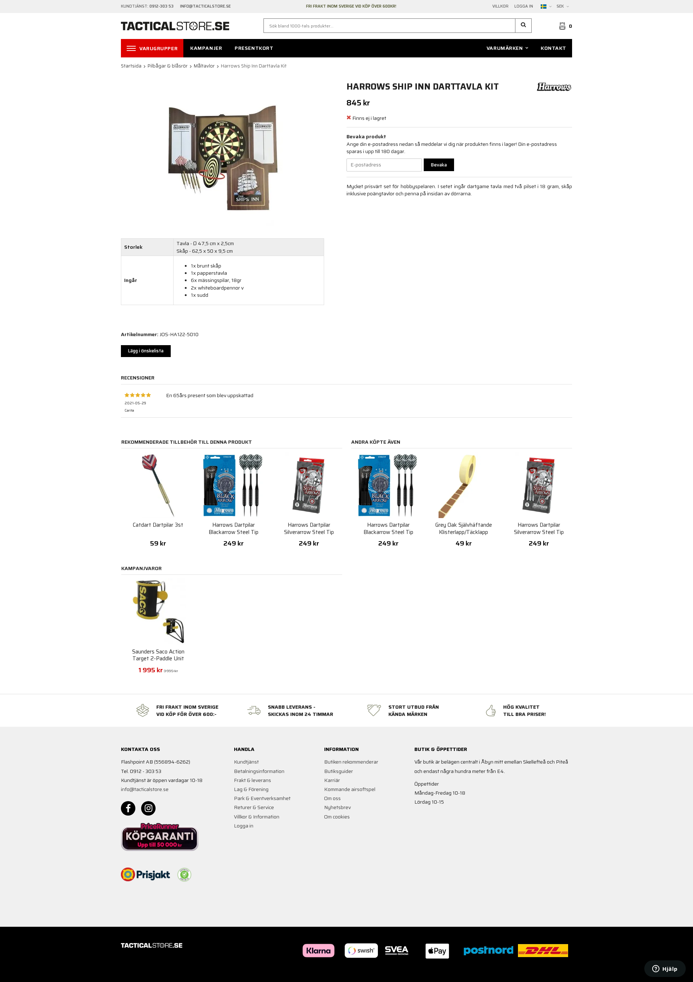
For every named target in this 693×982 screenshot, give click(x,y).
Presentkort (254, 48)
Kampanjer (206, 48)
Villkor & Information (256, 817)
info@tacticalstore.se (145, 789)
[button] (523, 25)
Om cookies (337, 817)
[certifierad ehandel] (184, 875)
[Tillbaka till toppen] (562, 972)
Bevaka (439, 165)
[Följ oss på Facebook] (128, 808)
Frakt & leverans (252, 780)
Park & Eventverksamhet (262, 798)
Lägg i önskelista (146, 351)
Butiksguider (338, 771)
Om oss (332, 798)
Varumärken (505, 48)
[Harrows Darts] (554, 86)
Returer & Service (254, 807)
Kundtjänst (246, 762)
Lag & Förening (251, 789)
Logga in (523, 6)
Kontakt (553, 48)
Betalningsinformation (259, 771)
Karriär (332, 780)
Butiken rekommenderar (351, 762)
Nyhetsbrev (337, 807)
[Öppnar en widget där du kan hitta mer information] (665, 969)
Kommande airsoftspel (349, 789)
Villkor (500, 6)
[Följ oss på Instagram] (148, 808)
